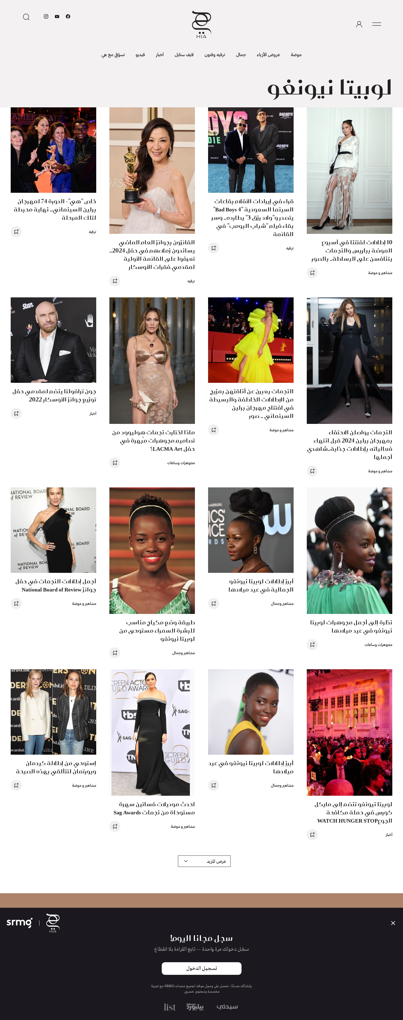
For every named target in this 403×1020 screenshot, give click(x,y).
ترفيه (290, 248)
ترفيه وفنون (215, 54)
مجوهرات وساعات (181, 462)
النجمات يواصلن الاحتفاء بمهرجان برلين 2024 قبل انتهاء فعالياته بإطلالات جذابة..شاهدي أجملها (349, 444)
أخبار (160, 54)
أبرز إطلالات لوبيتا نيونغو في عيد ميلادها (251, 767)
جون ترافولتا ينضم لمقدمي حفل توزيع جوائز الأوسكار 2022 (54, 395)
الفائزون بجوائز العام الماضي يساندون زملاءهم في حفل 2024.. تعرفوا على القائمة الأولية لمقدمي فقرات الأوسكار (152, 254)
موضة (296, 54)
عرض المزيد (216, 861)
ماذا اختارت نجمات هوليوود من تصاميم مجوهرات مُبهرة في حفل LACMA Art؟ (153, 440)
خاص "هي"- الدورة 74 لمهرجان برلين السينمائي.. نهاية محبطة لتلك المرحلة (55, 209)
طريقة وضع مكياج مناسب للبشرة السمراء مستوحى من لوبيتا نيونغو (157, 630)
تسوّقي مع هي (113, 54)
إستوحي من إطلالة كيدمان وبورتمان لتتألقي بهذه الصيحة (56, 767)
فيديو (140, 54)
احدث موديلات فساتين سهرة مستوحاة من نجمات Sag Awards (154, 808)
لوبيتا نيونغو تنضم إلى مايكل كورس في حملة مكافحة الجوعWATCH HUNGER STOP (353, 812)
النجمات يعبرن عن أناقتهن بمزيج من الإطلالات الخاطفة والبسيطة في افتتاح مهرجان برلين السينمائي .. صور (251, 403)
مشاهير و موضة (380, 272)
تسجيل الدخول (201, 968)
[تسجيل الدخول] (359, 24)
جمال (241, 54)
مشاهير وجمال (282, 603)
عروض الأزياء (268, 54)
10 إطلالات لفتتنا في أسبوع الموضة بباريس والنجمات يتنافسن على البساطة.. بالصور (351, 250)
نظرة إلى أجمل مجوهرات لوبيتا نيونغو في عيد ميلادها (351, 626)
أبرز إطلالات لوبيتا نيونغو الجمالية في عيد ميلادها (261, 585)
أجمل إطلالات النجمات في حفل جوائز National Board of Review (55, 585)
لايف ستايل (184, 54)
